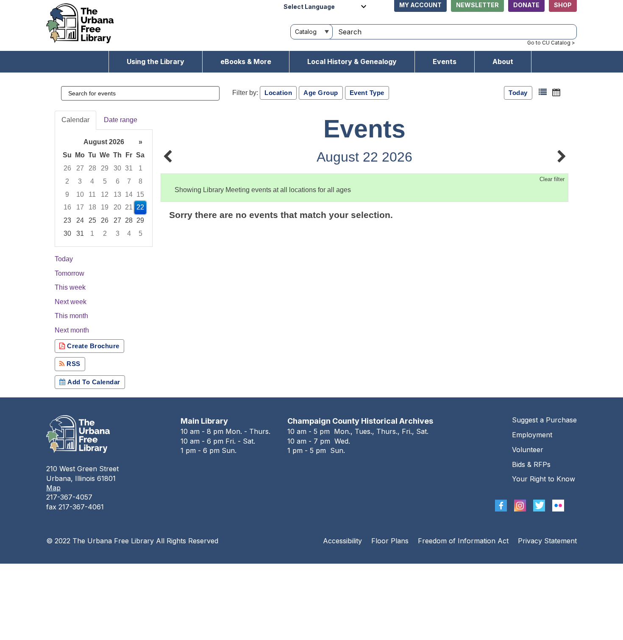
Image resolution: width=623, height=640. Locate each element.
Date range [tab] (120, 119)
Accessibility (342, 541)
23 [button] (67, 220)
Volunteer (527, 449)
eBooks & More (245, 61)
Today (518, 92)
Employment (532, 434)
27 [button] (80, 168)
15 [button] (140, 194)
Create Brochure (92, 345)
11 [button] (92, 194)
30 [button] (117, 168)
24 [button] (80, 220)
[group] (103, 188)
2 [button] (67, 181)
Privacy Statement (547, 541)
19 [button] (104, 207)
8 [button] (140, 181)
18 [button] (92, 207)
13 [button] (117, 194)
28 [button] (92, 168)
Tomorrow (69, 273)
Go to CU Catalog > (551, 42)
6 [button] (118, 181)
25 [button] (92, 220)
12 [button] (104, 194)
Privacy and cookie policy (277, 572)
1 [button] (140, 168)
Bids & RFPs (531, 464)
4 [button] (92, 181)
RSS (73, 363)
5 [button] (105, 181)
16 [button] (67, 207)
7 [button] (129, 181)
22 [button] (140, 207)
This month (71, 315)
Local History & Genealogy (352, 61)
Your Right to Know (543, 479)
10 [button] (80, 194)
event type (367, 92)
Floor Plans (390, 541)
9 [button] (67, 194)
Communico (363, 572)
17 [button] (80, 207)
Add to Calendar (93, 382)
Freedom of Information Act (463, 541)
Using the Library (155, 61)
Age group (320, 92)
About (502, 61)
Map (53, 487)
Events (444, 61)
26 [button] (67, 168)
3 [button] (80, 181)
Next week (70, 301)
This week (70, 287)
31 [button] (129, 168)
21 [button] (129, 207)
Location (278, 92)
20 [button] (117, 207)
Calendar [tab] (75, 119)
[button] (543, 92)
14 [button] (129, 194)
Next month (72, 330)
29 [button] (104, 168)
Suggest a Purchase (544, 420)
